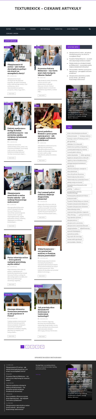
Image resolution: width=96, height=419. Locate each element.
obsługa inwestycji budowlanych (76, 163)
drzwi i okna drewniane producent (77, 133)
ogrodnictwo (70, 166)
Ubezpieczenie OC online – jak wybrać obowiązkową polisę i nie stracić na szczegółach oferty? (17, 69)
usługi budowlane (72, 228)
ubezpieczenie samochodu (75, 223)
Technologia (20, 29)
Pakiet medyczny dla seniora (75, 177)
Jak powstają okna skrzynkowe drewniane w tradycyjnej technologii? (46, 311)
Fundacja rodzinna (85, 136)
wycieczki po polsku (73, 234)
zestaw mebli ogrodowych (74, 239)
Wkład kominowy (85, 228)
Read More (11, 93)
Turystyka (58, 29)
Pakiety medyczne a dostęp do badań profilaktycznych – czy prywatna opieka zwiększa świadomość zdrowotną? (18, 133)
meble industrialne (72, 155)
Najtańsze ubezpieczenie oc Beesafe (78, 158)
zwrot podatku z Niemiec (74, 242)
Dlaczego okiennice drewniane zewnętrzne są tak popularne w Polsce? (18, 312)
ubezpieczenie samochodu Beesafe (77, 226)
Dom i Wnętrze (72, 29)
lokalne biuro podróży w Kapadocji (77, 147)
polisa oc (77, 189)
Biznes (8, 29)
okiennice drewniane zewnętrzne (76, 169)
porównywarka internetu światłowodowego (74, 192)
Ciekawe (33, 29)
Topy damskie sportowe (74, 217)
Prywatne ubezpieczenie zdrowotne (77, 206)
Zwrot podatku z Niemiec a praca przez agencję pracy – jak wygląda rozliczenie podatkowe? (47, 135)
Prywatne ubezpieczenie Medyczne (77, 204)
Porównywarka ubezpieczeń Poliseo (77, 196)
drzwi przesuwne (72, 136)
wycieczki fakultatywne (73, 231)
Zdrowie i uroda (12, 33)
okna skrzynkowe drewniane (75, 174)
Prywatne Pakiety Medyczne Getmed (77, 201)
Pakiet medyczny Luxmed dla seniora (77, 179)
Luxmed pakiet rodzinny (74, 152)
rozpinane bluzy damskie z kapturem (77, 212)
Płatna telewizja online (73, 209)
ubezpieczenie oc (72, 220)
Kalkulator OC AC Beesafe (74, 144)
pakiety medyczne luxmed (74, 182)
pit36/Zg (69, 189)
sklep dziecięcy (71, 215)
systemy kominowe (83, 215)
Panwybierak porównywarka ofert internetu (77, 185)
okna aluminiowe (72, 171)
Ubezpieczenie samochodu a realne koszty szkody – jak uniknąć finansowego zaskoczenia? (17, 197)
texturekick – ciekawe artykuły (48, 8)
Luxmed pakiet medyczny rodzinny (77, 149)
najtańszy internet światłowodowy (77, 160)
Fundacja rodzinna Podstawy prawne (77, 139)
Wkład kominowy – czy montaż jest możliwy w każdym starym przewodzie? (47, 252)
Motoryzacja (45, 29)
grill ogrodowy (71, 141)
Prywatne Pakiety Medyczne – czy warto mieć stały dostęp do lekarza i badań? (47, 71)
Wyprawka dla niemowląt (74, 236)
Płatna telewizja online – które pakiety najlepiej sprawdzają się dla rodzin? (18, 260)
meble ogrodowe (85, 155)
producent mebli (72, 198)
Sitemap (38, 374)
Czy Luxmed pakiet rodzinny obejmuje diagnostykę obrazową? (46, 195)
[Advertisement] (48, 19)
